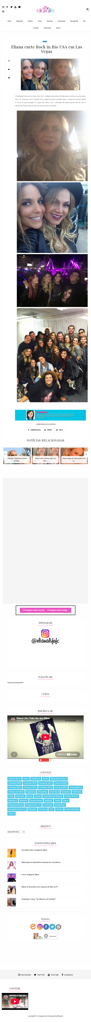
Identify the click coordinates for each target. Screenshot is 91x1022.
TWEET (49, 430)
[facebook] (8, 7)
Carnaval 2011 (45, 783)
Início (9, 21)
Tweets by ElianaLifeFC (15, 683)
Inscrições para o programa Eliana (34, 850)
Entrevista (77, 792)
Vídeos (30, 21)
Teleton (59, 809)
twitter (41, 975)
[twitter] (12, 7)
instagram (26, 975)
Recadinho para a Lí (17, 809)
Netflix (57, 801)
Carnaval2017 (76, 787)
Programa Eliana (16, 805)
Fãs (84, 21)
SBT (51, 809)
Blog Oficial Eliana (59, 779)
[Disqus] (45, 512)
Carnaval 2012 (61, 783)
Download (61, 21)
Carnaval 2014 (30, 787)
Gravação (20, 796)
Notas (58, 28)
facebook (68, 975)
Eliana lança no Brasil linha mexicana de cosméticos (41, 862)
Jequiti (38, 796)
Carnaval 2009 (15, 783)
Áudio (45, 779)
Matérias (48, 801)
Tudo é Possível (72, 809)
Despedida (42, 792)
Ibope (29, 796)
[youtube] (16, 7)
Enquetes (66, 792)
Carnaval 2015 (45, 787)
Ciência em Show (16, 792)
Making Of (13, 801)
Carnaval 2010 (30, 783)
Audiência (36, 779)
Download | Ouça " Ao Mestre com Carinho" (39, 899)
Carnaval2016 (61, 787)
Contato (36, 28)
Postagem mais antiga (58, 610)
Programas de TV (33, 805)
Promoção (47, 805)
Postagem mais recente (34, 610)
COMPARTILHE (35, 430)
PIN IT (61, 430)
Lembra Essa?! (71, 796)
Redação (32, 809)
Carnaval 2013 (15, 787)
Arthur (26, 779)
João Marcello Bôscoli (53, 796)
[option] (17, 457)
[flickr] (20, 7)
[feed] (4, 11)
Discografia (74, 21)
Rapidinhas (60, 805)
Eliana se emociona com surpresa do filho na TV (40, 887)
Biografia (19, 21)
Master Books (36, 801)
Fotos (40, 21)
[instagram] (4, 7)
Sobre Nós (47, 28)
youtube (55, 975)
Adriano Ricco (14, 779)
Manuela (23, 801)
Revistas (50, 21)
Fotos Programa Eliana (30, 875)
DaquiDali (30, 792)
